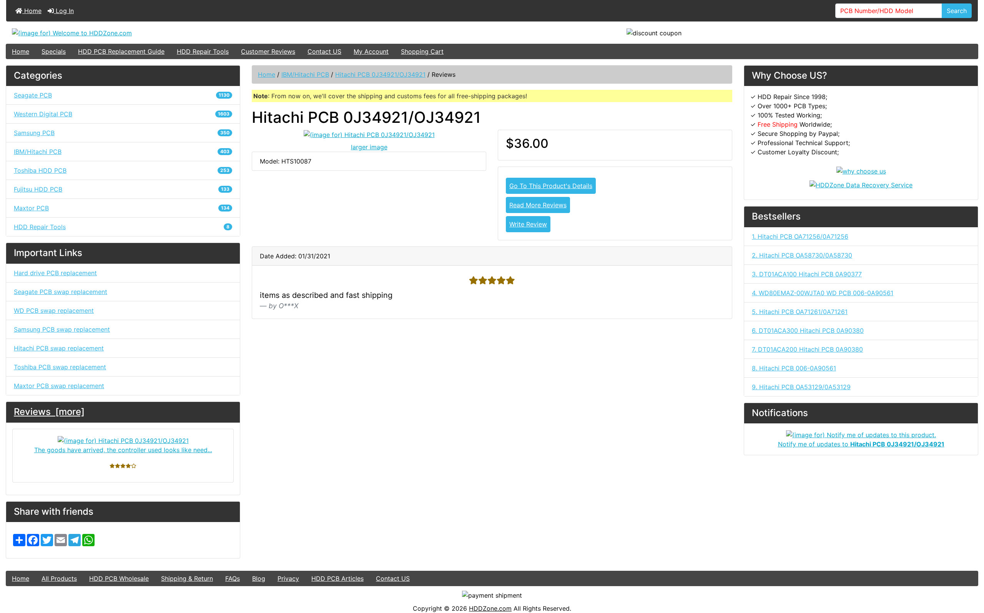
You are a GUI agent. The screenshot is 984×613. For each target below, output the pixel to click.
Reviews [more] (49, 411)
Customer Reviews (268, 51)
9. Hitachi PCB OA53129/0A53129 (801, 387)
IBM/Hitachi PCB (305, 74)
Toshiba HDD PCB (121, 170)
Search (957, 11)
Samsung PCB (121, 133)
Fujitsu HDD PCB (121, 189)
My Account (371, 51)
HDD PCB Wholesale (119, 578)
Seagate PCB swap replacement (60, 292)
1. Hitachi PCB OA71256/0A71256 (800, 236)
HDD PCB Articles (337, 578)
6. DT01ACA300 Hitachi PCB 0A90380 (808, 330)
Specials (54, 51)
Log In (64, 11)
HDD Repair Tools (203, 51)
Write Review (528, 224)
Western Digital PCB (121, 114)
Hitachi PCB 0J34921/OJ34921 (380, 74)
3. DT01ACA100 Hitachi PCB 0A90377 (807, 274)
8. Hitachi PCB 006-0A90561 (794, 368)
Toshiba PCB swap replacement (60, 367)
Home (32, 11)
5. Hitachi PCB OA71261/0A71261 (800, 312)
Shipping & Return (187, 578)
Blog (258, 578)
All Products (59, 578)
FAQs (232, 578)
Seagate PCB (121, 95)
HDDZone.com (490, 608)
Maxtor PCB (121, 208)
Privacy (288, 578)
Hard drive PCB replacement (55, 273)
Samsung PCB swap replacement (62, 329)
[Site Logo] (168, 33)
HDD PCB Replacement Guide (121, 51)
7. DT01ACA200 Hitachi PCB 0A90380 (807, 349)
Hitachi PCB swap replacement (59, 348)
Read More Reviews (538, 205)
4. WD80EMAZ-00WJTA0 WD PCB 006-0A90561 (822, 293)
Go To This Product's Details (550, 186)
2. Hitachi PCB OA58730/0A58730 (802, 255)
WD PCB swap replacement (54, 310)
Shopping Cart (422, 51)
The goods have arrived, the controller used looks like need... (123, 450)
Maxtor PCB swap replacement (59, 386)
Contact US (324, 51)
